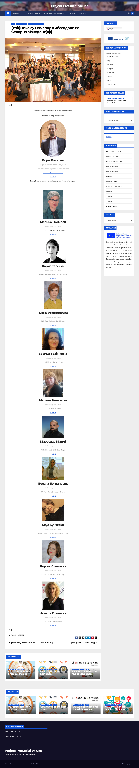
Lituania (110, 65)
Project (17, 13)
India (109, 80)
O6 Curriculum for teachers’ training (115, 707)
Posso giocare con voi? (114, 186)
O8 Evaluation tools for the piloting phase (84, 672)
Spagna (110, 69)
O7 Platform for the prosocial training (19, 672)
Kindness (109, 176)
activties (108, 137)
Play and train (32, 13)
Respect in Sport (111, 181)
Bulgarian (110, 72)
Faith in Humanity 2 (112, 171)
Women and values (112, 156)
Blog (72, 13)
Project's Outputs (14, 669)
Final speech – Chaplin (114, 151)
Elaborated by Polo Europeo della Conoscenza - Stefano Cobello (22, 764)
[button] (129, 13)
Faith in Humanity (112, 166)
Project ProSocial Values (69, 6)
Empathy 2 (109, 201)
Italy (108, 61)
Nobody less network (113, 54)
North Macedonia (21, 24)
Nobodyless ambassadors (36, 24)
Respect (109, 191)
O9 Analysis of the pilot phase (50, 672)
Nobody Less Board (117, 98)
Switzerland (111, 84)
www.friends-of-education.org (53, 173)
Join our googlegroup (128, 764)
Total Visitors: (9, 736)
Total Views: (9, 731)
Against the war (111, 206)
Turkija (109, 76)
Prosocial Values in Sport (114, 161)
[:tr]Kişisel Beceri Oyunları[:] (83, 643)
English (111, 29)
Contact (83, 13)
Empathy (109, 196)
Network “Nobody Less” (54, 13)
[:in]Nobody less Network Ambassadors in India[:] (32, 643)
